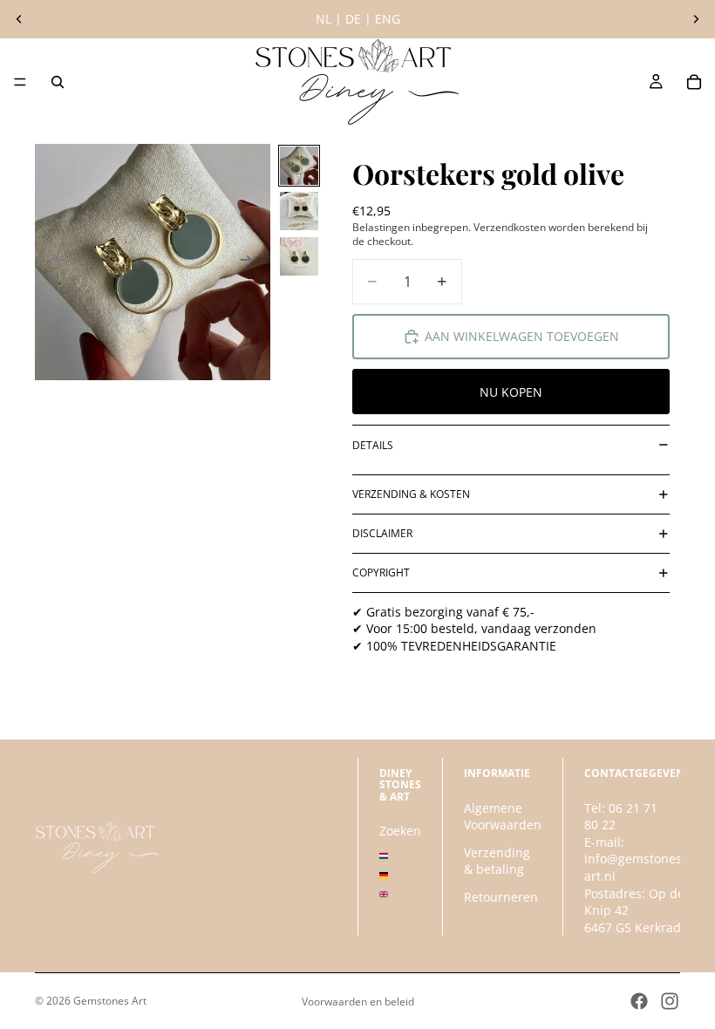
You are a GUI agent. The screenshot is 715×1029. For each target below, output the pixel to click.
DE (353, 18)
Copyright (381, 572)
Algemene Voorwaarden (502, 816)
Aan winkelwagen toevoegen (522, 336)
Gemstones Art (109, 1000)
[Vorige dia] (19, 19)
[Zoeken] (57, 82)
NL (323, 18)
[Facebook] (639, 1001)
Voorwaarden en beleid (358, 1001)
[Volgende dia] (696, 19)
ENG (387, 18)
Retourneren (501, 897)
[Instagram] (669, 1001)
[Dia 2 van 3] (299, 211)
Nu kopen (511, 392)
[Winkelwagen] (694, 82)
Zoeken (400, 830)
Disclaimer (382, 533)
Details (372, 445)
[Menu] (20, 82)
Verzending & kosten (411, 494)
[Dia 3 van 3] (299, 256)
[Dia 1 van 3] (299, 166)
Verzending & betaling (497, 860)
